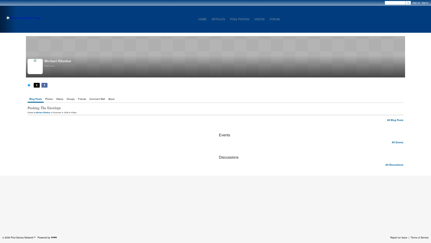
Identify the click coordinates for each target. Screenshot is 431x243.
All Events (397, 142)
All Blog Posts (395, 120)
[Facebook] (44, 85)
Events (224, 134)
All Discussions (394, 165)
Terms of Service (420, 237)
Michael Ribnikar (43, 112)
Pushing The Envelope (44, 107)
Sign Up (416, 2)
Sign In (425, 2)
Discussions (229, 157)
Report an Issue (398, 237)
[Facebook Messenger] (29, 85)
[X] (37, 85)
